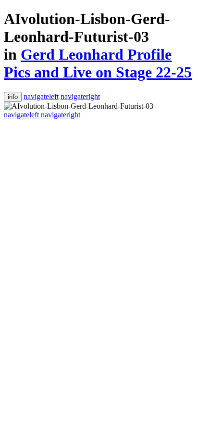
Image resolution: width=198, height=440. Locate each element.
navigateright (80, 96)
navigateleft (41, 96)
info (13, 97)
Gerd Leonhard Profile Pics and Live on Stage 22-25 (98, 63)
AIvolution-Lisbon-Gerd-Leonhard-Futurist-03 (87, 27)
